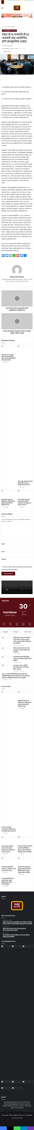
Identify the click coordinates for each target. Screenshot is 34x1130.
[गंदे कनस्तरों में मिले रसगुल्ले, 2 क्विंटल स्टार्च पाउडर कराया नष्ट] (8, 861)
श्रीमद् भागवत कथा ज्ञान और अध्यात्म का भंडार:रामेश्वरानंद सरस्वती (21, 650)
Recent (16, 632)
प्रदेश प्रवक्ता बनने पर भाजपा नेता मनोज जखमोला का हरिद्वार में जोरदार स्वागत (24, 502)
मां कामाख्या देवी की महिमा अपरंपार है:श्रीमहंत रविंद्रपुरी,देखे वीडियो (22, 658)
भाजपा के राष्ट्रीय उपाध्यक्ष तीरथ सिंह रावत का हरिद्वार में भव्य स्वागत (25, 483)
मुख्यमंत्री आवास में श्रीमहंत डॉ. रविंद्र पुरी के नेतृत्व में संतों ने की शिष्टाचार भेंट (8, 502)
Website (3, 559)
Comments (27, 632)
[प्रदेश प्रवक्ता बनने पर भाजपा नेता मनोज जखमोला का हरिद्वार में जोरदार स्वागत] (25, 494)
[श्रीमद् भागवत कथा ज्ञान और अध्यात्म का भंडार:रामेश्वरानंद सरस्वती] (7, 650)
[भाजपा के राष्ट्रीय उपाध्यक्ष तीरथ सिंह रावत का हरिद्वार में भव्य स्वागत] (25, 412)
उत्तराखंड (13, 26)
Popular (5, 632)
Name (3, 544)
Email (3, 551)
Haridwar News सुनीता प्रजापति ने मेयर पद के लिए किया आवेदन (21, 667)
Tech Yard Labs (18, 1118)
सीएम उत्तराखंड (12, 30)
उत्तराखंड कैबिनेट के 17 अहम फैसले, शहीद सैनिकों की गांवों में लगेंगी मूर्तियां (8, 881)
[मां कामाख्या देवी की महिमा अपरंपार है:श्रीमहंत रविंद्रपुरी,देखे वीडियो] (7, 659)
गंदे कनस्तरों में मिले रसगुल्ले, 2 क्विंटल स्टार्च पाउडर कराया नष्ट (8, 869)
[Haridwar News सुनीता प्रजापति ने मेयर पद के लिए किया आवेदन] (7, 667)
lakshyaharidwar (8, 45)
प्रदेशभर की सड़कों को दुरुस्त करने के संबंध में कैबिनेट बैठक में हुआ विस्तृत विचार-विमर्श (24, 869)
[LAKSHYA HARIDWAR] (17, 8)
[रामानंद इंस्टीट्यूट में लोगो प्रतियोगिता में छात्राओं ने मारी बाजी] (17, 1090)
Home (5, 26)
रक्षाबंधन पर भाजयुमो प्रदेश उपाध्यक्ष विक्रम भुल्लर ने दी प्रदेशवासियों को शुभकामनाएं (8, 357)
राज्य (9, 26)
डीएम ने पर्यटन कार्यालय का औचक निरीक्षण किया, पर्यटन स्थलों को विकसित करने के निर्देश (25, 849)
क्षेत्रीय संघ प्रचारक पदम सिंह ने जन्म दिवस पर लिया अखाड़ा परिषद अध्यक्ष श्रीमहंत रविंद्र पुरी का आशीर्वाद (22, 640)
